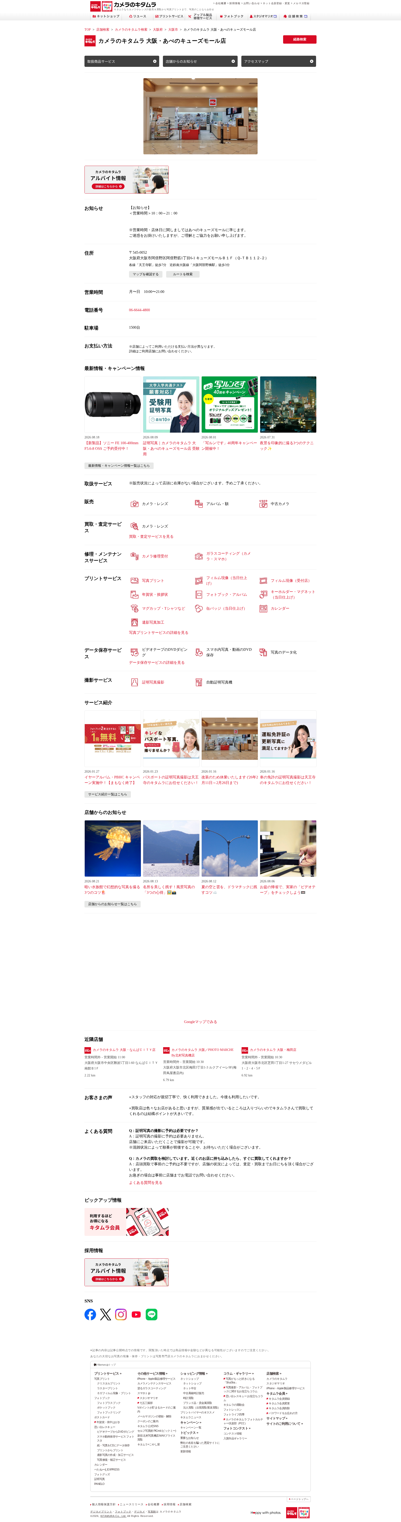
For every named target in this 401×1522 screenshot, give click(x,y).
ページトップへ (300, 1499)
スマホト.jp (143, 1393)
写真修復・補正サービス (111, 1459)
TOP (87, 29)
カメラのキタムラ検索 (131, 29)
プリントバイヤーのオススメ (197, 1412)
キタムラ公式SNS (147, 1426)
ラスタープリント (107, 1388)
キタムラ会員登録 (279, 1398)
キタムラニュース (190, 1417)
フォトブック (102, 1398)
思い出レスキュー (104, 1427)
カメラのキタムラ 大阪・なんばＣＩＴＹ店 (124, 1050)
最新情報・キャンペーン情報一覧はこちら (119, 465)
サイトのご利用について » (284, 1423)
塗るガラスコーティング (151, 1388)
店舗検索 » (273, 1373)
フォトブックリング (109, 1412)
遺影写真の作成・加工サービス (115, 1455)
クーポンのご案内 (147, 1421)
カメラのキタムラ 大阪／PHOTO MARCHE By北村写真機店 (202, 1052)
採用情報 (234, 3)
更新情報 (185, 1451)
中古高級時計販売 (193, 1393)
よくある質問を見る (145, 1183)
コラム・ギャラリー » (238, 1373)
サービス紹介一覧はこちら (107, 794)
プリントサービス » (107, 1373)
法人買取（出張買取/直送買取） (201, 1407)
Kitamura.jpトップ (106, 1364)
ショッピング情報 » (193, 1373)
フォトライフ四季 (233, 1414)
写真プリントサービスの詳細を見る (158, 633)
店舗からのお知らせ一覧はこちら (112, 904)
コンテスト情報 (232, 1433)
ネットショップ (189, 1378)
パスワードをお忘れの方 (283, 1413)
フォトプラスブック (109, 1403)
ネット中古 (189, 1388)
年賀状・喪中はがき (108, 1422)
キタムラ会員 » (276, 1393)
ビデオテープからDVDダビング (115, 1431)
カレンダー (100, 1464)
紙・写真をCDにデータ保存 (113, 1445)
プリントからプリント (110, 1450)
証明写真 (99, 1479)
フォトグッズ (102, 1474)
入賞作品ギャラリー (235, 1438)
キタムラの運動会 (233, 1404)
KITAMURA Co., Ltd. (113, 1516)
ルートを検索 (183, 274)
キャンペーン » (190, 1422)
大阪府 (158, 29)
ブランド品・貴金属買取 (197, 1403)
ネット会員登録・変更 (276, 3)
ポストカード (102, 1417)
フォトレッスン (232, 1409)
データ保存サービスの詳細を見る (157, 662)
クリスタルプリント (109, 1383)
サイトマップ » (276, 1418)
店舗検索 (102, 29)
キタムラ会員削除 (279, 1408)
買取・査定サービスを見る (151, 536)
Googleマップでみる (200, 1022)
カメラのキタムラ (276, 1378)
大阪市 (173, 29)
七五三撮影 (146, 1403)
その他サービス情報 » (152, 1373)
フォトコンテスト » (237, 1428)
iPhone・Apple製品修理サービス (156, 1378)
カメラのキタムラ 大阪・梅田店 (273, 1050)
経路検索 (299, 39)
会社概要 (220, 3)
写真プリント (102, 1378)
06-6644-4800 (139, 310)
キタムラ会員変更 (279, 1403)
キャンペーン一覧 (190, 1427)
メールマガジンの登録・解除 (154, 1416)
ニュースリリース (131, 1504)
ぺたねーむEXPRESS (106, 1469)
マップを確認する (146, 274)
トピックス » (189, 1433)
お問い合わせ (251, 3)
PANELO (99, 1484)
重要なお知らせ (189, 1438)
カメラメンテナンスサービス (154, 1383)
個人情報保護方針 (104, 1504)
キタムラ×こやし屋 (148, 1444)
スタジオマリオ (149, 1398)
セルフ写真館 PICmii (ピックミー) (156, 1430)
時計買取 (188, 1398)
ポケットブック (106, 1407)
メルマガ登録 (301, 3)
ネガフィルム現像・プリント (114, 1393)
